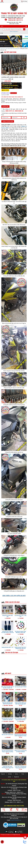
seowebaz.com (9, 834)
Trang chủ (2, 48)
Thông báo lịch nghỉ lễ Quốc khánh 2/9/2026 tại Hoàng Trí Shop (20, 735)
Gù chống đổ (16, 48)
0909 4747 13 (9, 111)
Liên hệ (9, 776)
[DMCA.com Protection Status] (21, 824)
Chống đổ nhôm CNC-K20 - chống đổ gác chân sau (20, 648)
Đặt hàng (6, 90)
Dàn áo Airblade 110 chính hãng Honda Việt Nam (20, 719)
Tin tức (22, 774)
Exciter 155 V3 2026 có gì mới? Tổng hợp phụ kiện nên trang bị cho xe (20, 704)
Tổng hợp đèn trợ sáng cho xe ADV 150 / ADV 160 (7, 719)
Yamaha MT (13, 93)
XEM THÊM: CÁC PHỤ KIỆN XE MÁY (14, 595)
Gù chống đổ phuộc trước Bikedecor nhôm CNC (20, 632)
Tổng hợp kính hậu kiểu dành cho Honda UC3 (7, 703)
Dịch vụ (16, 774)
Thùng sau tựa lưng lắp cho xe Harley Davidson (20, 751)
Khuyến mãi (16, 776)
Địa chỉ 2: (4, 793)
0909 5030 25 (19, 111)
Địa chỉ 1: (3, 783)
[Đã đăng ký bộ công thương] (10, 824)
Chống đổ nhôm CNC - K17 (7, 647)
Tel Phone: (10, 790)
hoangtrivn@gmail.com (15, 820)
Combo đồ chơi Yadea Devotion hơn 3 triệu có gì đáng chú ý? (7, 767)
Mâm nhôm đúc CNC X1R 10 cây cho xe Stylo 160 (7, 687)
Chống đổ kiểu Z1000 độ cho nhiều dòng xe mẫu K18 (7, 632)
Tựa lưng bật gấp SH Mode (20, 686)
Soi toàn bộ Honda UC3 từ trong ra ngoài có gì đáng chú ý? (7, 751)
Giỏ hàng (25, 1)
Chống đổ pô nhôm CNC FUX (7, 616)
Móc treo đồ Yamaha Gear (7, 734)
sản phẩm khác (9, 48)
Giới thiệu (10, 774)
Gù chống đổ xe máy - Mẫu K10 (20, 616)
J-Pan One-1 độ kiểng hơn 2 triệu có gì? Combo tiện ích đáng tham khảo (20, 767)
